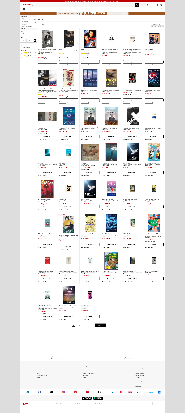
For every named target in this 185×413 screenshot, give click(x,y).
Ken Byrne (62, 272)
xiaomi (29, 409)
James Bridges (86, 50)
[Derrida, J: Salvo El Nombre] (90, 223)
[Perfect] (90, 39)
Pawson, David (63, 128)
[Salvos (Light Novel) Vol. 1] (90, 295)
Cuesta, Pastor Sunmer (108, 200)
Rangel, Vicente (84, 128)
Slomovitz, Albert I (149, 164)
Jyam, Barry (105, 90)
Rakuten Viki (98, 403)
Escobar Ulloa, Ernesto (65, 200)
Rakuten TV (58, 403)
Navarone (41, 128)
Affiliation (137, 377)
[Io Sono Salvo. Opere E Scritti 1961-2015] (111, 39)
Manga (135, 200)
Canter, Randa (106, 272)
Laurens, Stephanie (128, 235)
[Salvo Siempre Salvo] (90, 78)
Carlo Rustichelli (149, 50)
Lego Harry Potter (65, 409)
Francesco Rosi (43, 52)
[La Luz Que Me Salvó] (132, 116)
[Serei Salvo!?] (47, 152)
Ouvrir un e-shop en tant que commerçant (92, 368)
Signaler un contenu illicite (88, 373)
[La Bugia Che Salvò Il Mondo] (132, 189)
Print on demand (71, 128)
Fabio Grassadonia (65, 50)
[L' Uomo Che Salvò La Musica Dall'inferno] (47, 295)
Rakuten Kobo (39, 403)
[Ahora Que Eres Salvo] (111, 189)
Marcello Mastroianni (72, 90)
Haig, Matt (41, 272)
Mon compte (40, 366)
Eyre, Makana (42, 308)
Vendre (38, 373)
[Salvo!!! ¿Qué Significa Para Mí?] (68, 261)
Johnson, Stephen (85, 272)
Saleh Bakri (74, 50)
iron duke (83, 164)
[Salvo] (68, 39)
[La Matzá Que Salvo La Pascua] (154, 152)
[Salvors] (111, 78)
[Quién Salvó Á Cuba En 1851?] (132, 261)
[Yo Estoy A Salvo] (111, 261)
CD (154, 50)
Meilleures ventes (160, 26)
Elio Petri (63, 90)
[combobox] (82, 5)
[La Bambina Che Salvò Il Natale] (47, 261)
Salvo (104, 52)
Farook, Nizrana (148, 200)
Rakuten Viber (78, 403)
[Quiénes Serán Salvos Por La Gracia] (68, 295)
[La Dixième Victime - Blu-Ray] (68, 78)
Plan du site (85, 375)
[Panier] (161, 4)
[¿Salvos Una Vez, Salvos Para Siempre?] (90, 116)
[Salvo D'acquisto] (154, 39)
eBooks (68, 236)
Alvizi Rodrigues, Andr (44, 164)
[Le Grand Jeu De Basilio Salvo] (68, 225)
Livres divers (62, 164)
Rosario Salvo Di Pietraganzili (130, 52)
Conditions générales (140, 368)
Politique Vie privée (139, 373)
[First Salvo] (90, 152)
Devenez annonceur (140, 379)
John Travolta (94, 50)
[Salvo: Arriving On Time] (47, 189)
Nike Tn (51, 409)
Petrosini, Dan (106, 235)
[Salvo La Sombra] (111, 152)
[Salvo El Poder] (68, 189)
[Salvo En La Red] (68, 152)
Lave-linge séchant (94, 409)
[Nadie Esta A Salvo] (111, 223)
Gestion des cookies (139, 375)
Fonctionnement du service (141, 384)
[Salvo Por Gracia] (132, 152)
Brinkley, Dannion (149, 128)
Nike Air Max (79, 409)
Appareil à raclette (139, 409)
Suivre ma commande (42, 375)
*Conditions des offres (140, 371)
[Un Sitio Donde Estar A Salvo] (154, 261)
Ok (35, 40)
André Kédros (63, 236)
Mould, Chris (41, 235)
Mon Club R (39, 377)
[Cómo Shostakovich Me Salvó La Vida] (90, 261)
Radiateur (109, 409)
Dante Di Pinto (52, 52)
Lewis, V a (83, 307)
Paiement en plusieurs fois (43, 371)
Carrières (137, 366)
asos (40, 409)
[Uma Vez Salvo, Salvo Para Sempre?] (68, 116)
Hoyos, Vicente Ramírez (129, 272)
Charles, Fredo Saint (128, 164)
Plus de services (117, 403)
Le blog (84, 377)
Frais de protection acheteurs (89, 371)
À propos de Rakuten (139, 403)
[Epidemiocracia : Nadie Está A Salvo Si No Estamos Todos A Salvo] (154, 223)
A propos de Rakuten (140, 381)
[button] (116, 1)
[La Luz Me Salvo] (154, 116)
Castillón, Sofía (106, 164)
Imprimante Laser (123, 409)
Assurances (138, 386)
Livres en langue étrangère (111, 52)
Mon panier (39, 368)
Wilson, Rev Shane (85, 90)
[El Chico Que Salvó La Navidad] (47, 223)
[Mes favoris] (157, 4)
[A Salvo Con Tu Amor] (132, 223)
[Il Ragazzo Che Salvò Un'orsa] (154, 189)
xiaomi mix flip (154, 409)
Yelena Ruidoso (127, 128)
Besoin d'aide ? (86, 366)
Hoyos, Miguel (63, 307)
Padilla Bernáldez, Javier (150, 236)
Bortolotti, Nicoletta (128, 200)
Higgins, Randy (148, 90)
